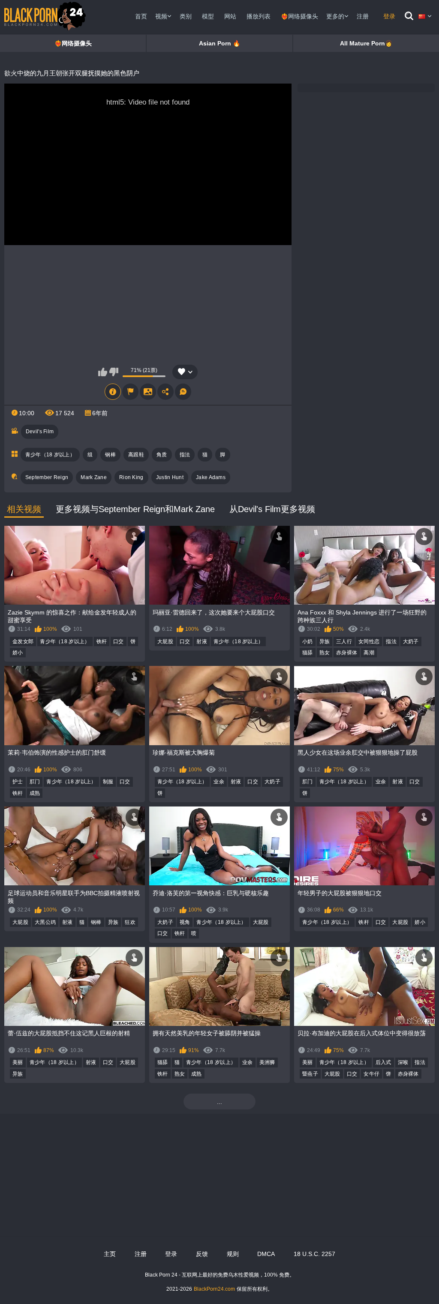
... (219, 1101)
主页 (110, 1253)
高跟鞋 (136, 455)
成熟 (35, 793)
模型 (208, 16)
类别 (186, 16)
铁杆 (101, 642)
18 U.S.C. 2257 (314, 1253)
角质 (161, 455)
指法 (185, 455)
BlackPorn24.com (214, 1289)
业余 (218, 782)
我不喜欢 (113, 372)
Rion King (131, 477)
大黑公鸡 (45, 922)
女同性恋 (368, 642)
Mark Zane (94, 477)
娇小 (17, 653)
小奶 (307, 642)
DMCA (266, 1253)
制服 (108, 782)
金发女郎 (22, 642)
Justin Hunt (169, 477)
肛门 (35, 782)
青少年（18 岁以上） (50, 455)
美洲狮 (267, 1062)
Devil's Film (40, 432)
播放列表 (259, 16)
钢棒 (110, 455)
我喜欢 (102, 372)
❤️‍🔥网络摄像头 (299, 16)
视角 (185, 922)
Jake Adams (211, 477)
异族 (324, 642)
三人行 (344, 642)
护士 (17, 782)
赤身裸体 (346, 653)
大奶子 (411, 642)
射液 (201, 642)
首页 (141, 16)
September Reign (47, 477)
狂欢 (130, 922)
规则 (233, 1253)
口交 (118, 642)
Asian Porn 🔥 (219, 43)
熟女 (324, 653)
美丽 (17, 1062)
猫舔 (307, 653)
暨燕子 (310, 1074)
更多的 (335, 16)
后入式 (383, 1062)
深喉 (403, 1062)
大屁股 (165, 642)
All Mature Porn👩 (366, 43)
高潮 (369, 653)
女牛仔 (371, 1074)
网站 (230, 16)
